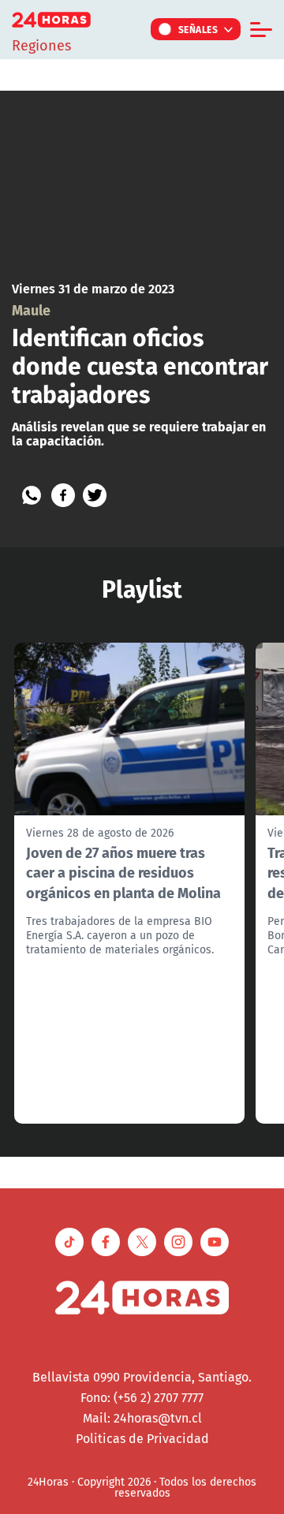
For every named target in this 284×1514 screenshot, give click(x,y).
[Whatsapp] (31, 495)
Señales (198, 29)
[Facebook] (63, 495)
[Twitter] (94, 495)
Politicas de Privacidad (142, 1438)
